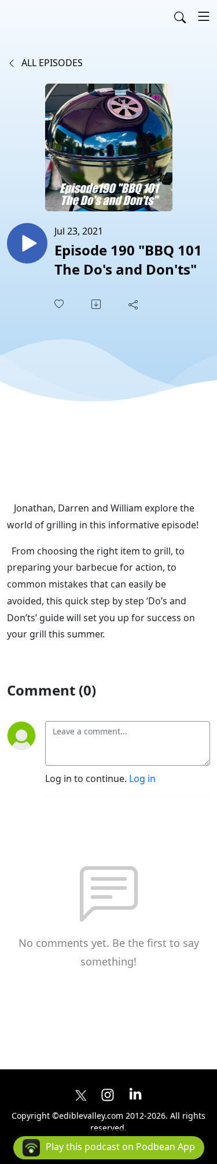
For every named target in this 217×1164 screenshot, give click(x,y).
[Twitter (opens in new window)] (81, 1093)
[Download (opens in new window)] (97, 304)
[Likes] (60, 304)
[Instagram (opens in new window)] (108, 1093)
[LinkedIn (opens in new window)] (135, 1093)
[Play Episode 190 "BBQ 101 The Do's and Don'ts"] (27, 243)
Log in (142, 778)
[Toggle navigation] (203, 16)
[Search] (180, 16)
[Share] (134, 304)
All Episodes (51, 62)
